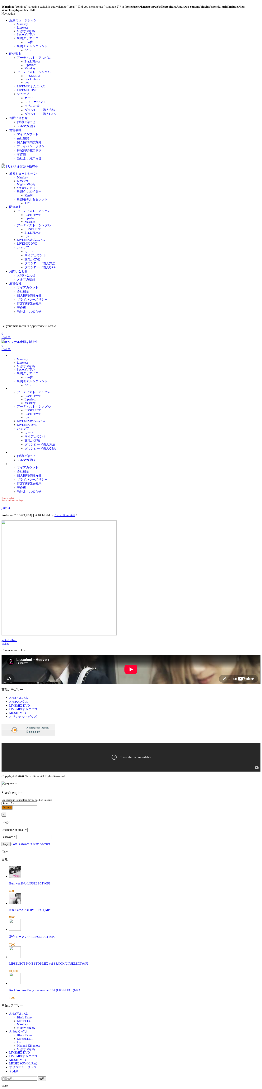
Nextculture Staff (64, 515)
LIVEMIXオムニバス (31, 86)
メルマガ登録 (26, 126)
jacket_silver (9, 640)
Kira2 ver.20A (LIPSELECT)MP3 (30, 909)
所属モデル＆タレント (32, 46)
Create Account (40, 844)
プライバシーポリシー (32, 146)
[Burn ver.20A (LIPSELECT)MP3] (15, 876)
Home (4, 498)
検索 (41, 1078)
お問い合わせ (18, 118)
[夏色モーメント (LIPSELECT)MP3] (15, 929)
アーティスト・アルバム (34, 57)
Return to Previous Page (12, 500)
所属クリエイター (29, 38)
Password (9, 836)
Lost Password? (20, 844)
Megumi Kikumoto (28, 1045)
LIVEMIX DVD (27, 90)
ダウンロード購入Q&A (40, 114)
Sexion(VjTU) (26, 34)
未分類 (13, 1071)
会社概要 (23, 138)
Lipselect (22, 27)
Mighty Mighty (26, 31)
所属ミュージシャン (23, 20)
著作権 (21, 154)
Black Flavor (32, 61)
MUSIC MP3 (17, 713)
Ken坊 (29, 42)
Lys (27, 82)
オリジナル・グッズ (23, 716)
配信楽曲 (15, 53)
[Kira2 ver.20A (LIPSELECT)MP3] (15, 903)
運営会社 (15, 130)
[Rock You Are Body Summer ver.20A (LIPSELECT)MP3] (15, 983)
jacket (6, 507)
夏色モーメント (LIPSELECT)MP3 (32, 936)
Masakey (22, 24)
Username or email (14, 829)
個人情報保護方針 (29, 142)
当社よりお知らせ (29, 158)
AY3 (27, 50)
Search (7, 807)
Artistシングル (18, 701)
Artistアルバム (18, 697)
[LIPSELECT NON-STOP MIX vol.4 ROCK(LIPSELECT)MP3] (15, 956)
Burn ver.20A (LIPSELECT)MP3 (29, 883)
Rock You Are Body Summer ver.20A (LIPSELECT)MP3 (44, 990)
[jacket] (59, 634)
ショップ (23, 93)
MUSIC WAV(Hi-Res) (23, 1063)
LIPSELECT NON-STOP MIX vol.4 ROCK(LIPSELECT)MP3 (49, 963)
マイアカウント (35, 102)
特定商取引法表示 (29, 150)
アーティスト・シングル (34, 72)
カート (29, 97)
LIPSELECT (33, 75)
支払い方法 (32, 106)
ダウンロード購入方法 (40, 110)
